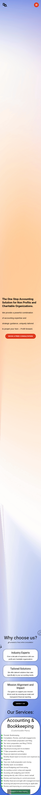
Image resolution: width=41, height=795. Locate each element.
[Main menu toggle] (36, 4)
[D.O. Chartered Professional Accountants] (5, 5)
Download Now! (20, 785)
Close (36, 793)
